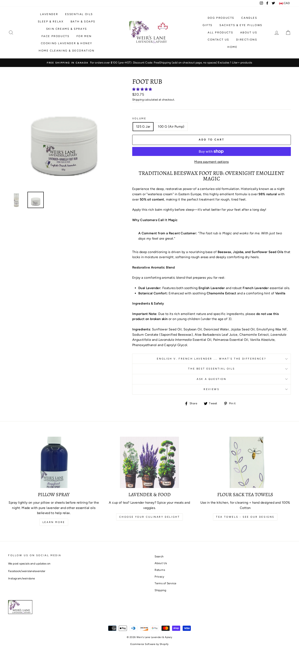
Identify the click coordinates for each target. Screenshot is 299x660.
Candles (249, 17)
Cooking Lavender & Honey (66, 43)
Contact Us (218, 39)
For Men (84, 36)
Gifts (208, 25)
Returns (160, 569)
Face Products (55, 36)
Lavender (49, 14)
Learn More (54, 522)
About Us (248, 32)
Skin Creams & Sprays (66, 28)
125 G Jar (143, 126)
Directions (246, 39)
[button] (142, 89)
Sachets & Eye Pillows (240, 25)
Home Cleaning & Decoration (67, 50)
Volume (139, 118)
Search (159, 556)
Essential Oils (79, 14)
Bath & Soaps (83, 21)
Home (232, 46)
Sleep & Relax (51, 21)
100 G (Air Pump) (171, 126)
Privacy (159, 576)
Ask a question (211, 379)
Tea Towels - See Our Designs (245, 516)
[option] (149, 62)
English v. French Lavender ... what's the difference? (211, 358)
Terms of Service (165, 583)
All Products (220, 32)
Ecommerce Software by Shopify (149, 644)
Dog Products (221, 17)
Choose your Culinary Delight (149, 516)
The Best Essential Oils (211, 368)
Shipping (138, 99)
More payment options (211, 162)
